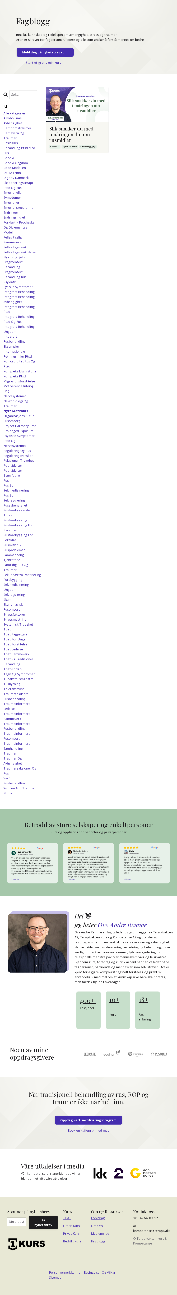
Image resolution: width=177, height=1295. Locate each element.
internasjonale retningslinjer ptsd (17, 353)
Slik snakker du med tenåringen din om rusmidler (71, 134)
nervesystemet (14, 396)
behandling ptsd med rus (19, 150)
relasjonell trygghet (18, 460)
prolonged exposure (18, 431)
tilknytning (11, 684)
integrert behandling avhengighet (19, 299)
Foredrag (98, 1218)
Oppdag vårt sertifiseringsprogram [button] (88, 1120)
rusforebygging (88, 146)
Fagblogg (98, 1241)
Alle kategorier (14, 113)
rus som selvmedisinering (16, 487)
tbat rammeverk (16, 654)
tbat (7, 629)
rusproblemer (14, 550)
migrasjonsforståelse (19, 381)
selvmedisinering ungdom (16, 587)
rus (6, 480)
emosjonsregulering (18, 207)
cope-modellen (14, 168)
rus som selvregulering (14, 497)
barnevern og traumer (13, 135)
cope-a (8, 158)
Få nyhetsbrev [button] (43, 1222)
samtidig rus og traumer (15, 567)
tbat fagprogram (16, 634)
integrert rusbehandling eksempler (14, 341)
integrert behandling (19, 292)
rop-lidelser (12, 465)
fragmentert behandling (13, 264)
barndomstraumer (17, 128)
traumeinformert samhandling (16, 746)
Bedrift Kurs (72, 1241)
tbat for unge (14, 639)
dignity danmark (16, 178)
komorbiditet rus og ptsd (19, 363)
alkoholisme (12, 118)
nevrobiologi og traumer (15, 403)
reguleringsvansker (18, 456)
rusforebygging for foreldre (18, 537)
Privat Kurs (71, 1233)
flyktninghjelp (14, 257)
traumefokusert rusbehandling (15, 696)
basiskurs (54, 146)
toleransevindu (14, 689)
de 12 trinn (12, 173)
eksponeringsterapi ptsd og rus (18, 185)
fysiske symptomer (18, 287)
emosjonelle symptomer (12, 195)
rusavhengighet (15, 505)
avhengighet (12, 123)
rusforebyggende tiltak (16, 512)
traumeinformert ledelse (16, 706)
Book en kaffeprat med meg (88, 1130)
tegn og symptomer (19, 674)
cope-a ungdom (15, 163)
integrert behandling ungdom (19, 329)
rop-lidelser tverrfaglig (12, 473)
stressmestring (14, 619)
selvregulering (14, 595)
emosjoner (11, 202)
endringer (10, 212)
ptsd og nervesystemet (14, 443)
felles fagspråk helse (19, 252)
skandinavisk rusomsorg (13, 606)
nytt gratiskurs (70, 146)
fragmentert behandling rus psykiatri (14, 277)
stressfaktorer (14, 614)
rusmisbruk (12, 545)
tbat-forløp (12, 669)
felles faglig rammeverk (12, 239)
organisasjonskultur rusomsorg (18, 418)
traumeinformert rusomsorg (16, 736)
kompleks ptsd (14, 376)
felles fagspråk (15, 247)
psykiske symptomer (19, 436)
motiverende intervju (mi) (19, 388)
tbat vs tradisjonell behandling (18, 661)
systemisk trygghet (18, 624)
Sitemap (55, 1277)
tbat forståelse (15, 644)
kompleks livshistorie (19, 371)
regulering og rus (17, 451)
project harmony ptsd (19, 426)
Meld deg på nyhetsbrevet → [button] (45, 52)
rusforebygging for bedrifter (18, 527)
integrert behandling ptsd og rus (19, 319)
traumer (10, 753)
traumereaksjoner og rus (19, 770)
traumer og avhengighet (12, 760)
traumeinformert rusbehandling (16, 726)
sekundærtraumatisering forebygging (20, 577)
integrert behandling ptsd (19, 309)
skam (7, 600)
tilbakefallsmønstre (18, 679)
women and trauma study (18, 790)
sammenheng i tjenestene (14, 557)
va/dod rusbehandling (14, 780)
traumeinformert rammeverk (16, 716)
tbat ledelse (13, 649)
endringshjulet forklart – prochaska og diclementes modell (18, 224)
